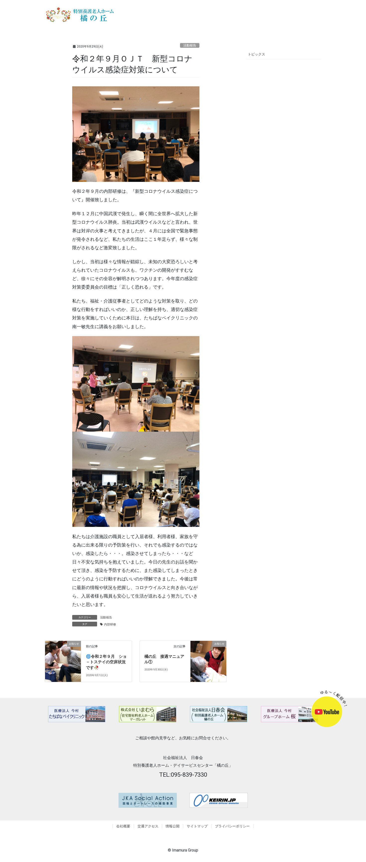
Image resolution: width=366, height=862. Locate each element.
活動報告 (189, 45)
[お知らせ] (63, 656)
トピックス (256, 54)
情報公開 (173, 826)
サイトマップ (197, 826)
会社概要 (123, 826)
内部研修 (110, 624)
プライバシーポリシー (232, 826)
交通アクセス (147, 826)
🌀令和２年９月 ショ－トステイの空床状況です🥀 (106, 662)
